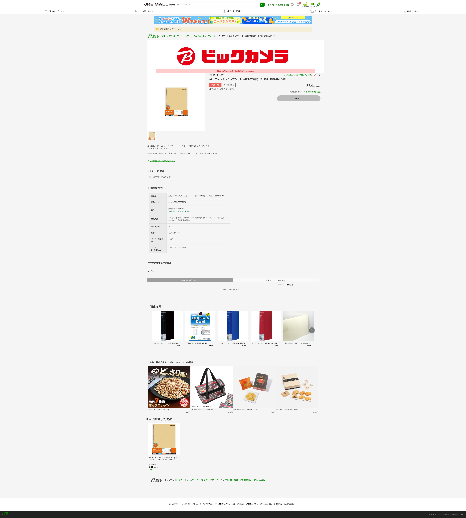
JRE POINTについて (210, 504)
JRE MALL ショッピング (153, 36)
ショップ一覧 (185, 504)
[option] (176, 102)
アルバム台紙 (259, 480)
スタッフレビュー (276, 280)
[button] (312, 330)
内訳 (319, 92)
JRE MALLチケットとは (226, 504)
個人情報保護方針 (290, 504)
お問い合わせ (196, 504)
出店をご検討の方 (275, 504)
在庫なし (298, 98)
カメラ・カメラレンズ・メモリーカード (205, 480)
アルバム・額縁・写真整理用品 (238, 480)
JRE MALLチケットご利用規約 (257, 504)
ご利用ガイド (174, 504)
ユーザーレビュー (190, 280)
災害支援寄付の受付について (171, 29)
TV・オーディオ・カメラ (179, 36)
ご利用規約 (241, 504)
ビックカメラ (180, 480)
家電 (164, 36)
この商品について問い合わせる (299, 75)
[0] (298, 4)
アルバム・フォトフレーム (204, 36)
